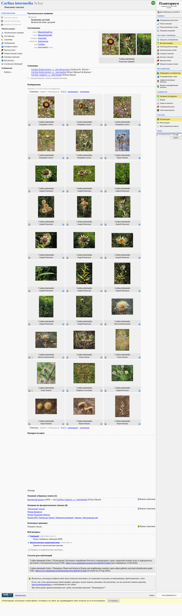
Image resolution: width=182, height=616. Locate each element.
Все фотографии (166, 43)
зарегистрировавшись (42, 584)
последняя (84, 91)
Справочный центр (167, 107)
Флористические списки (13, 53)
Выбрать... (8, 72)
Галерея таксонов (167, 54)
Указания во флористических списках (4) (47, 505)
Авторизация (165, 119)
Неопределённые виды (169, 47)
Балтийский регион (35, 500)
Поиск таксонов (166, 24)
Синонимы (8, 40)
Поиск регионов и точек (169, 27)
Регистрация (165, 123)
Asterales (42, 38)
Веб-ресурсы (9, 60)
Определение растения (169, 20)
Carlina (41, 44)
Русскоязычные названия (14, 33)
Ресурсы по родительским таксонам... (47, 550)
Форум (162, 100)
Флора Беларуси (34, 512)
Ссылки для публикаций (13, 64)
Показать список (34, 527)
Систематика (9, 36)
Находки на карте (11, 47)
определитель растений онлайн (169, 4)
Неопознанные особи (168, 50)
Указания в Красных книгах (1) (42, 496)
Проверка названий (167, 31)
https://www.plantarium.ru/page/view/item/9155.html (88, 563)
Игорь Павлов (84, 357)
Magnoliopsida (45, 35)
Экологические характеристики (45, 542)
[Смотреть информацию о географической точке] (63, 125)
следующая (73, 91)
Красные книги (9, 50)
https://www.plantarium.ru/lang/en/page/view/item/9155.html (60, 571)
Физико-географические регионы (169, 86)
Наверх (151, 595)
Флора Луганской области (38, 515)
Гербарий (34, 536)
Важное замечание (147, 499)
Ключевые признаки (11, 57)
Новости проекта (166, 103)
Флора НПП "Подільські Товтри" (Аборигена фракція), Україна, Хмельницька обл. (62, 518)
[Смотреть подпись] (29, 125)
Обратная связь (20, 595)
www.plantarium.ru (169, 595)
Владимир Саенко (46, 124)
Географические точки (168, 77)
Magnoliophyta (45, 32)
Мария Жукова (122, 158)
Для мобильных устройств (170, 12)
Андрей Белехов (122, 390)
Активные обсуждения (168, 96)
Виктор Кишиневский (122, 324)
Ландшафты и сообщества (170, 73)
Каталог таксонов (166, 57)
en (153, 3)
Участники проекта (167, 110)
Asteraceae (43, 41)
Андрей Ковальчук (46, 191)
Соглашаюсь (113, 601)
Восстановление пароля (169, 126)
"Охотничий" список (36, 509)
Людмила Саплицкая (84, 390)
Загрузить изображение (169, 40)
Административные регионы (167, 81)
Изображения (9, 43)
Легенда (31, 490)
